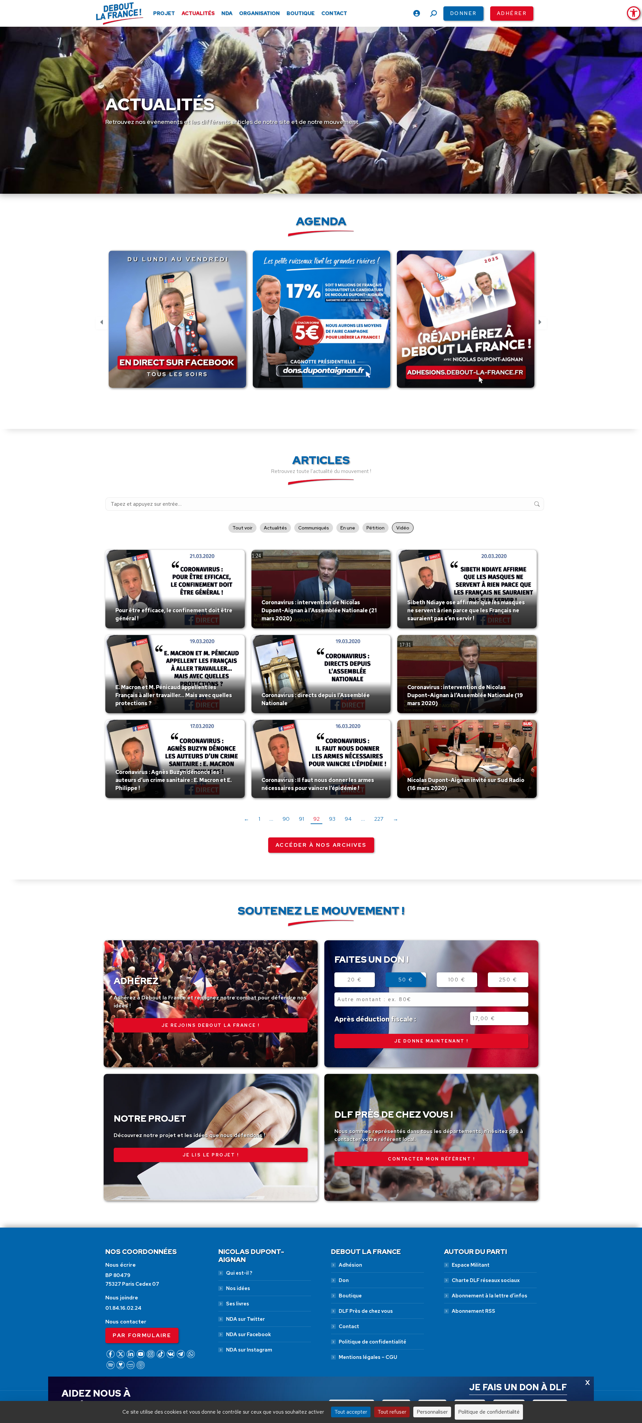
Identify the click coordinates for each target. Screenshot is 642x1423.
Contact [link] (349, 1326)
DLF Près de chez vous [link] (366, 1311)
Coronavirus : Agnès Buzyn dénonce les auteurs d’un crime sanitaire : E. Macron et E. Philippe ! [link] (173, 780)
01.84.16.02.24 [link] (123, 1308)
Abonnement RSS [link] (473, 1311)
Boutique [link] (350, 1295)
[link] (633, 13)
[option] (177, 323)
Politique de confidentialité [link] (372, 1341)
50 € (406, 979)
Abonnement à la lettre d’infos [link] (489, 1295)
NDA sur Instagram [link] (249, 1350)
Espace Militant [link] (471, 1265)
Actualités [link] (275, 528)
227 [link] (379, 818)
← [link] (246, 818)
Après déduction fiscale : (375, 1019)
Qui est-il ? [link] (239, 1273)
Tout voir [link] (242, 528)
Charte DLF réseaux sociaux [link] (486, 1280)
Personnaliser (432, 1411)
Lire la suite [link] (131, 626)
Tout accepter (350, 1411)
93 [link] (332, 818)
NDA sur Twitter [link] (245, 1319)
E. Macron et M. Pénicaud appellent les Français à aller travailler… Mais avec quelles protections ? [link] (173, 695)
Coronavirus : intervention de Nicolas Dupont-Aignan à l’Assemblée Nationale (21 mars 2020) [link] (319, 610)
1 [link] (259, 818)
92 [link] (316, 818)
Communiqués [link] (313, 528)
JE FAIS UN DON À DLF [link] (518, 1387)
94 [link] (348, 818)
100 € (457, 979)
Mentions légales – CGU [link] (368, 1357)
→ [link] (395, 818)
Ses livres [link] (237, 1303)
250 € (508, 979)
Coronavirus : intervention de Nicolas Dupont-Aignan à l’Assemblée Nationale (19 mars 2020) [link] (465, 695)
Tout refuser (392, 1411)
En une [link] (347, 528)
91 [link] (301, 818)
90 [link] (286, 818)
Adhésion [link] (350, 1265)
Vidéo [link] (402, 528)
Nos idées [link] (238, 1288)
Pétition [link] (375, 528)
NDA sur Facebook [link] (248, 1334)
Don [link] (344, 1280)
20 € (354, 979)
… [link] (271, 818)
